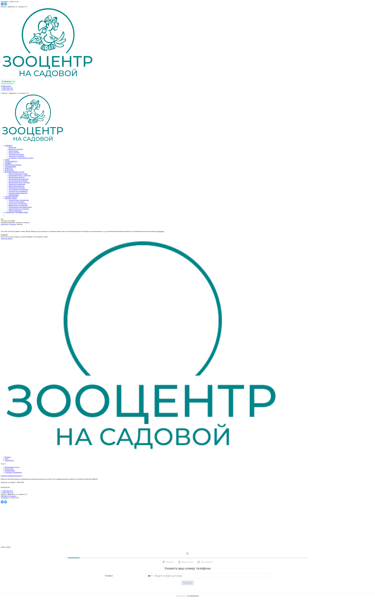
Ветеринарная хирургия (17, 177)
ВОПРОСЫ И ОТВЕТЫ (13, 165)
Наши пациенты (14, 152)
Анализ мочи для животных (18, 203)
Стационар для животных (13, 472)
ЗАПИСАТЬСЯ (6, 86)
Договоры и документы (16, 156)
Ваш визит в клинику (16, 149)
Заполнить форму (6, 238)
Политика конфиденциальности (11, 476)
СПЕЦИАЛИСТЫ (11, 161)
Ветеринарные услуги (12, 467)
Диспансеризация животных (18, 181)
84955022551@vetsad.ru (8, 496)
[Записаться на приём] (2, 228)
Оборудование (13, 151)
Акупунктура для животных (18, 191)
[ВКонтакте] (2, 5)
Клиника (8, 457)
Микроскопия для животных (18, 205)
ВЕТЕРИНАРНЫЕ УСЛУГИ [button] (14, 172)
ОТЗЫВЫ (8, 163)
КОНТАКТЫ (9, 170)
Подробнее (160, 231)
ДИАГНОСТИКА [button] (11, 198)
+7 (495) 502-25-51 (7, 88)
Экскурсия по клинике (16, 154)
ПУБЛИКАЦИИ (10, 167)
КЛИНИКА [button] (9, 145)
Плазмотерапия (14, 195)
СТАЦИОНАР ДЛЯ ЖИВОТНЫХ (16, 212)
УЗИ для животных (15, 210)
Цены (6, 459)
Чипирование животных (17, 188)
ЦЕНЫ (7, 159)
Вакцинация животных (16, 186)
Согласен (4, 235)
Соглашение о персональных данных (21, 158)
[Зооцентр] (141, 454)
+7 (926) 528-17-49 (7, 89)
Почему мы (12, 147)
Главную (13, 224)
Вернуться (4, 224)
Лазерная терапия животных (18, 193)
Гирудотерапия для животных (19, 189)
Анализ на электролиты (17, 202)
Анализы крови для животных (19, 200)
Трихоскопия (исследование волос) (20, 207)
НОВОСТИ (8, 168)
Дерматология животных (17, 184)
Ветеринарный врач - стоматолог (20, 175)
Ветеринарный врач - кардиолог (19, 182)
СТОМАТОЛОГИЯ (11, 196)
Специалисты (9, 460)
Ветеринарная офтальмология (19, 179)
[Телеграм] (5, 5)
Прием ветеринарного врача (18, 174)
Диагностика (9, 469)
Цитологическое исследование (19, 209)
